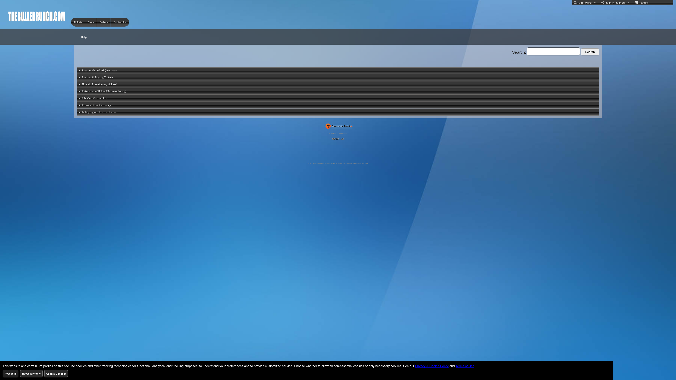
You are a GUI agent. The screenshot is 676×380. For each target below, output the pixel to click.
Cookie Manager (56, 373)
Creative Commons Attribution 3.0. (357, 163)
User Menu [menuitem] (584, 2)
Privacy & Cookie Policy (96, 105)
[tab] (338, 70)
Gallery (104, 22)
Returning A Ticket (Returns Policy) (104, 91)
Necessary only (31, 373)
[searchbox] (553, 51)
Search (590, 52)
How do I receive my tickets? (100, 84)
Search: (519, 52)
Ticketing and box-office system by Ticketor (339, 127)
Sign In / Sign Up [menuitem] (615, 2)
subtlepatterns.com (341, 163)
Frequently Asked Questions (99, 70)
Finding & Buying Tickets (97, 77)
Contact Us (120, 22)
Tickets (78, 22)
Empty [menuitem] (643, 2)
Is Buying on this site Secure (99, 112)
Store (91, 22)
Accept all (11, 373)
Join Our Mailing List (95, 98)
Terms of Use (338, 138)
